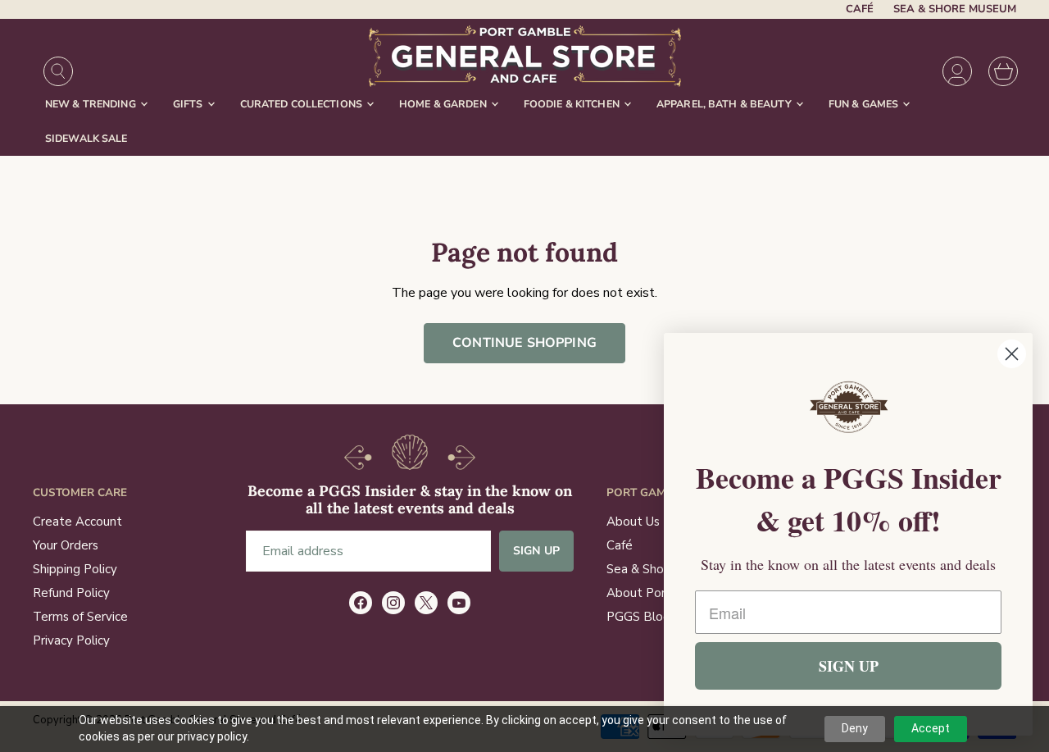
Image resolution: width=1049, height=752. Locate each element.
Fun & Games (865, 104)
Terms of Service (80, 616)
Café (860, 9)
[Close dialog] (1011, 354)
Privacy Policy (71, 640)
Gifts (189, 104)
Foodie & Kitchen (573, 104)
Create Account (77, 521)
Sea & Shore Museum (954, 9)
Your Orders (65, 545)
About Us (633, 521)
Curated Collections (303, 104)
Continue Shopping (524, 343)
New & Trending (92, 104)
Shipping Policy (75, 569)
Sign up (536, 550)
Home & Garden (444, 104)
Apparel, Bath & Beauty (725, 104)
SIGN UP (849, 666)
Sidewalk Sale (86, 138)
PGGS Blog (638, 616)
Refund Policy (71, 593)
